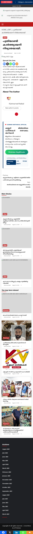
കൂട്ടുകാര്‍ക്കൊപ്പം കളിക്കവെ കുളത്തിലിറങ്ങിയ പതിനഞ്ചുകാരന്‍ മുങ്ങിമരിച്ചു (16, 177)
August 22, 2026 (15, 224)
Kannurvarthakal (8, 53)
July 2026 (5, 453)
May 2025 (5, 506)
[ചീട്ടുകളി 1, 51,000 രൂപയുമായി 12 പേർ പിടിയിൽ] (16, 360)
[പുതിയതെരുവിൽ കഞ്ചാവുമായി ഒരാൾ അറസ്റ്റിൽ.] (16, 330)
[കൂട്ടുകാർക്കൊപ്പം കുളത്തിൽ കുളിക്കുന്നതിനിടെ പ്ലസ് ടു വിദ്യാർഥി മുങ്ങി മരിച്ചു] (16, 207)
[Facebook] (4, 63)
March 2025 (5, 514)
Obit (5, 38)
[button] (3, 24)
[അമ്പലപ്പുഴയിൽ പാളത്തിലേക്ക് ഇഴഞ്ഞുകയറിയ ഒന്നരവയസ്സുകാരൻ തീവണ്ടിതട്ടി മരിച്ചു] (16, 238)
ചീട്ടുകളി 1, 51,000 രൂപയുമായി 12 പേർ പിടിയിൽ (16, 372)
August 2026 (5, 449)
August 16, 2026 (15, 285)
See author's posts (12, 108)
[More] (16, 63)
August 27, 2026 (15, 346)
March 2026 (5, 468)
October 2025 (6, 487)
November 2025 (7, 483)
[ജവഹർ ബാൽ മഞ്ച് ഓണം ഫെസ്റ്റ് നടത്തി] (16, 303)
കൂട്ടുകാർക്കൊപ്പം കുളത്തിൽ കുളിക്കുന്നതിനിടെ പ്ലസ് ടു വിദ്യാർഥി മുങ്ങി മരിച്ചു (16, 220)
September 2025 (7, 491)
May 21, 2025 (17, 53)
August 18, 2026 (15, 255)
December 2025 (7, 480)
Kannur (6, 310)
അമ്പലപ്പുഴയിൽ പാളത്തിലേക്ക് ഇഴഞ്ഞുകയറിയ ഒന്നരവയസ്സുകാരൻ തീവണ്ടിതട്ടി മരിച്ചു (14, 252)
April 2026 (5, 464)
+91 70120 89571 (17, 162)
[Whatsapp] (10, 63)
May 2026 (5, 461)
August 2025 (5, 495)
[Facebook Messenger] (13, 63)
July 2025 (5, 499)
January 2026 (6, 476)
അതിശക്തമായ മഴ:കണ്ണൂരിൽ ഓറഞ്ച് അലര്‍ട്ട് (18, 184)
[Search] (30, 24)
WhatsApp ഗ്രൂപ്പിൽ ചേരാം (16, 152)
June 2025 (5, 503)
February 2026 (6, 472)
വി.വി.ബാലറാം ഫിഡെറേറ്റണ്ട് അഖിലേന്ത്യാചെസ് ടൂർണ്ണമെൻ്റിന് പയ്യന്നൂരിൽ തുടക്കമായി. (13, 430)
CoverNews (27, 526)
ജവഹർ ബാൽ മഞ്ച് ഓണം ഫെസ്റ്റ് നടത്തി (14, 315)
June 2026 (5, 457)
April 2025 (5, 510)
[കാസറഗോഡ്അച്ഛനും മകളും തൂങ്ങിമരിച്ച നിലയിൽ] (16, 269)
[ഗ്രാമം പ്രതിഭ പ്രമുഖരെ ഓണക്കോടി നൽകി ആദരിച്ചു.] (16, 387)
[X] (7, 63)
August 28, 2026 (15, 317)
